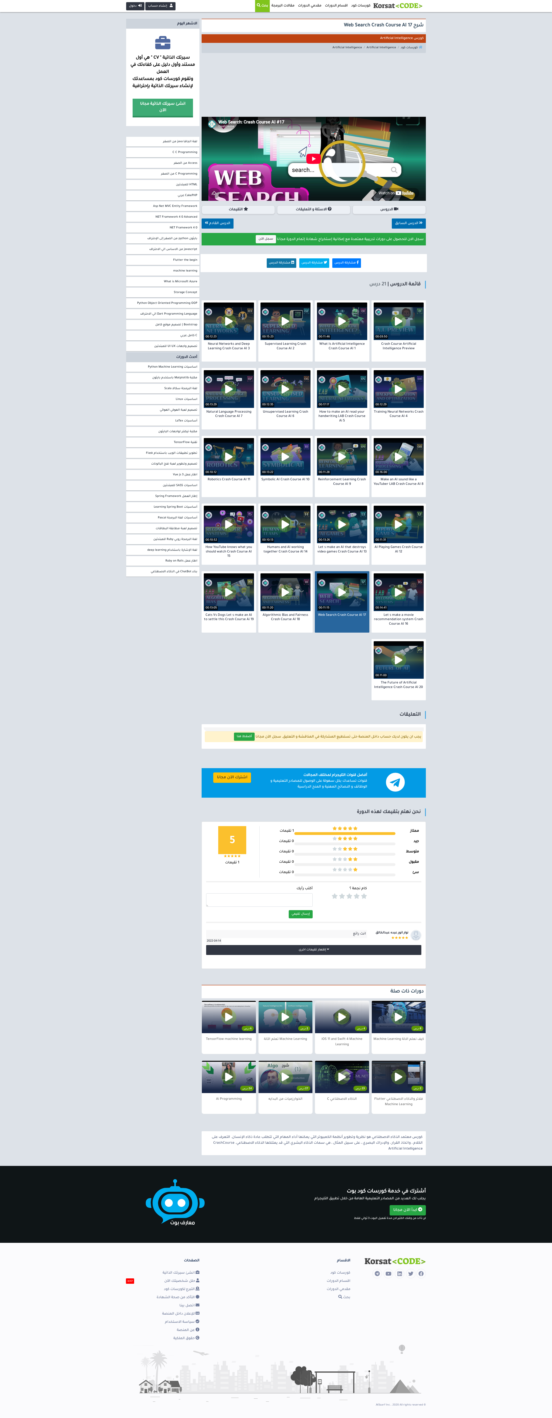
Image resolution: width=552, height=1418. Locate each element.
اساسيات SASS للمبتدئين (180, 485)
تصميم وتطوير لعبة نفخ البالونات (174, 464)
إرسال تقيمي (301, 914)
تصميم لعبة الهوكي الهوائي (178, 410)
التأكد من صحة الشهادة (176, 1297)
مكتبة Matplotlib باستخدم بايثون (174, 377)
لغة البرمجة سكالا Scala (180, 388)
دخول (133, 6)
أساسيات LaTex (186, 421)
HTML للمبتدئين (186, 184)
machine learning (185, 271)
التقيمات (236, 210)
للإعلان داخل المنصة (179, 1314)
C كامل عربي (188, 335)
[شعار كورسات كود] (398, 4)
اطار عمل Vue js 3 (185, 474)
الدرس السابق (407, 223)
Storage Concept (185, 292)
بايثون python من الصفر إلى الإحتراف (172, 238)
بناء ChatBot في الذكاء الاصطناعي (174, 571)
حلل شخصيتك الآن (180, 1281)
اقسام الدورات (338, 1281)
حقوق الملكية (184, 1338)
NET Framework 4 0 (183, 227)
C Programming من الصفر (179, 174)
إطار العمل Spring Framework (176, 496)
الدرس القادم (219, 223)
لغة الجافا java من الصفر (180, 141)
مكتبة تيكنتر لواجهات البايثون (177, 431)
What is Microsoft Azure (180, 281)
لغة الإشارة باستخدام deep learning (172, 550)
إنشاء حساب (158, 6)
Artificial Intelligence (381, 47)
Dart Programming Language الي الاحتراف (168, 314)
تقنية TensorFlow (185, 442)
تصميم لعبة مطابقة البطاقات (176, 528)
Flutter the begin (185, 260)
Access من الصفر (185, 163)
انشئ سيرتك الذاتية (179, 1273)
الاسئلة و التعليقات (312, 210)
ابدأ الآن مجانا (405, 1210)
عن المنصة (186, 1330)
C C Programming (184, 152)
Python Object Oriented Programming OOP (167, 303)
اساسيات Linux (186, 399)
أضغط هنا (244, 736)
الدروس (387, 210)
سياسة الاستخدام (180, 1322)
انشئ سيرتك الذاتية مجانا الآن (162, 107)
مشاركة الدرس (345, 263)
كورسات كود (409, 47)
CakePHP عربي (187, 195)
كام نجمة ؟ (358, 889)
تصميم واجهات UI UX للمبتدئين (175, 346)
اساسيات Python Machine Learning (172, 367)
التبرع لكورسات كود (180, 1289)
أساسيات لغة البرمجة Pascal (177, 517)
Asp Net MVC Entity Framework (175, 206)
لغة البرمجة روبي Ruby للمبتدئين (175, 539)
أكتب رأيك (304, 889)
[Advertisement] (314, 86)
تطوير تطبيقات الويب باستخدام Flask (171, 453)
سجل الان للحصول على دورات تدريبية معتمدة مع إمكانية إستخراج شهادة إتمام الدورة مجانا (341, 239)
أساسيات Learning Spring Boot (175, 507)
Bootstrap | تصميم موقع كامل (176, 324)
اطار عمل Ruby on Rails (181, 561)
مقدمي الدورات (338, 1289)
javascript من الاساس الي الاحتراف (173, 249)
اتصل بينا (187, 1306)
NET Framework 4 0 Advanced (176, 217)
